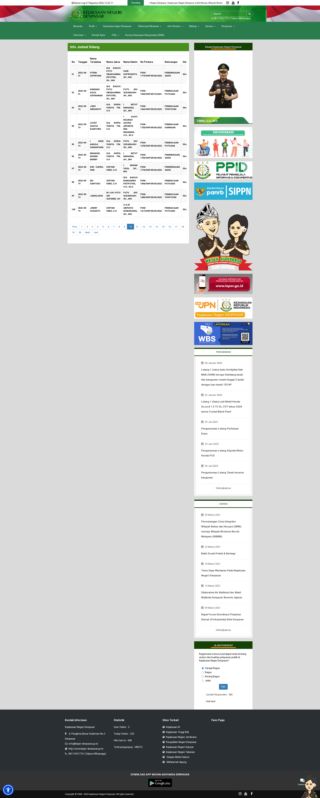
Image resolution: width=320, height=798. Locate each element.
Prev (74, 227)
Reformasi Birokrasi (148, 26)
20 (80, 232)
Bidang (192, 26)
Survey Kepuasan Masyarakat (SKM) (144, 35)
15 (163, 227)
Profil (91, 26)
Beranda (77, 26)
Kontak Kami (98, 35)
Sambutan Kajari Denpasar (117, 26)
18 (183, 227)
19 (73, 232)
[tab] (223, 352)
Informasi (78, 35)
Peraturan (227, 26)
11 (137, 227)
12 (143, 227)
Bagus (208, 672)
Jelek (208, 680)
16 (169, 227)
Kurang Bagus (212, 676)
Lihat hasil (210, 701)
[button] (8, 790)
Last (96, 232)
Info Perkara (174, 26)
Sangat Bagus (212, 668)
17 (176, 227)
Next (87, 232)
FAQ (114, 35)
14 (157, 227)
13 (150, 227)
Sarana (209, 26)
